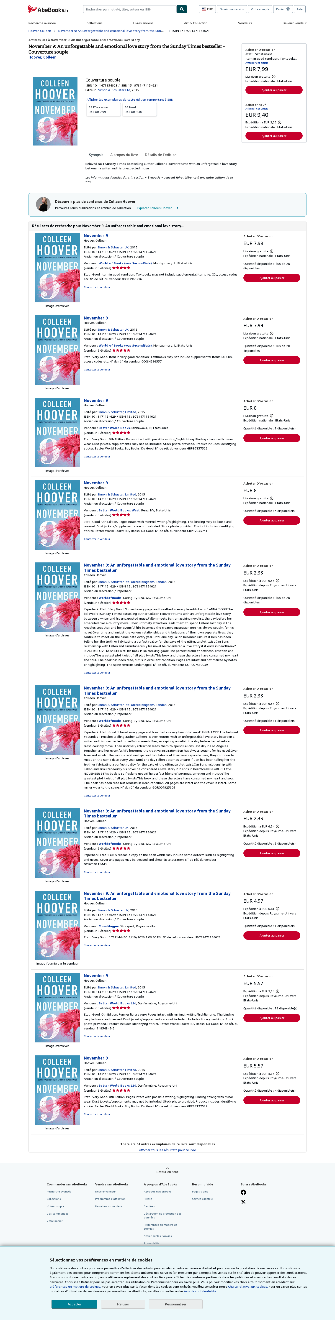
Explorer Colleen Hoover (154, 208)
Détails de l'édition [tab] (161, 154)
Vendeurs (245, 23)
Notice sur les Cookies (158, 1236)
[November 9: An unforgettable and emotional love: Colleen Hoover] (57, 631)
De (98, 109)
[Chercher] (182, 9)
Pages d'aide (200, 1191)
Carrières (149, 1206)
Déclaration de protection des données (162, 1215)
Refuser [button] (123, 1304)
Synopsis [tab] (96, 154)
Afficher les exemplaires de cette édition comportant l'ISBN (130, 99)
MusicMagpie (109, 926)
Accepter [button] (74, 1304)
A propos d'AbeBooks (157, 1191)
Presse (148, 1198)
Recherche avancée (42, 23)
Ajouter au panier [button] (274, 90)
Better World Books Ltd (117, 1003)
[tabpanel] (161, 172)
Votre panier (54, 1221)
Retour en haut (167, 1172)
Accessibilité (152, 1243)
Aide (300, 9)
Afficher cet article (256, 62)
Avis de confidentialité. (200, 1291)
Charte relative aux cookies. (248, 1286)
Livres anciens (143, 23)
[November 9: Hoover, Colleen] (57, 301)
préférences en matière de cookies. (75, 1286)
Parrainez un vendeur (108, 1206)
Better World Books (114, 428)
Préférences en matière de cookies (160, 1226)
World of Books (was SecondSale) (125, 263)
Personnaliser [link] (175, 1304)
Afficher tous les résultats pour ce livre (167, 1150)
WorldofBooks (110, 598)
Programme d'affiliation (110, 1198)
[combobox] (130, 9)
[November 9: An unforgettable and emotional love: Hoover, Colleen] (57, 876)
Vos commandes (57, 1213)
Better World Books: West (119, 510)
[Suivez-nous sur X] (243, 1202)
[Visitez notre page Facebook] (243, 1192)
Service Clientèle (202, 1198)
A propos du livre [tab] (124, 154)
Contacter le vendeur (97, 287)
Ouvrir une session (232, 9)
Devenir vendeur (295, 23)
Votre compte (260, 9)
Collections (95, 23)
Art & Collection (195, 23)
